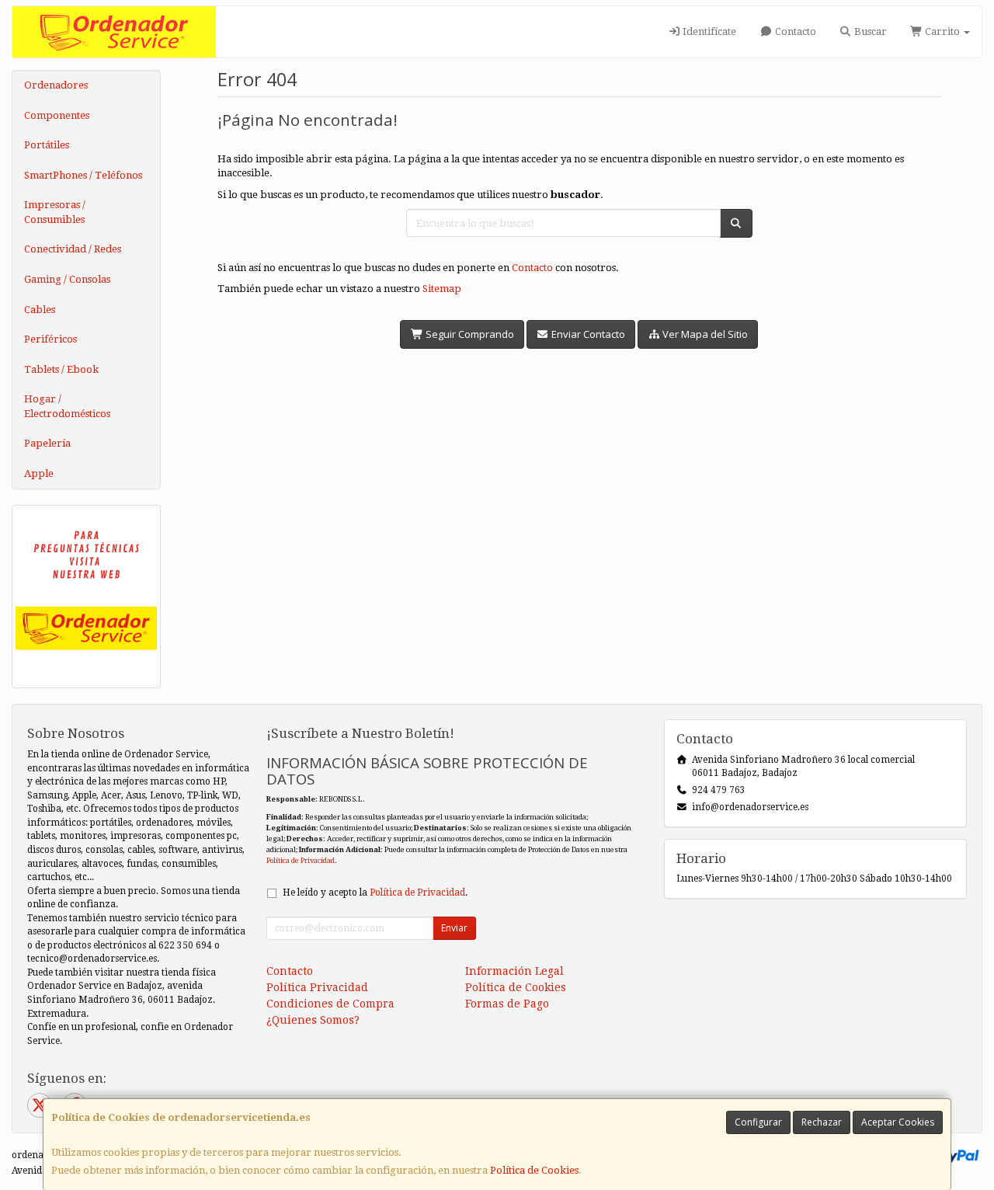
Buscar (869, 31)
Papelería (47, 443)
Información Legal (514, 971)
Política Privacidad (317, 987)
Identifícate (708, 31)
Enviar (454, 927)
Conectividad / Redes (72, 249)
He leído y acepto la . (375, 892)
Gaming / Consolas (67, 279)
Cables (39, 309)
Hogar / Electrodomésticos (67, 406)
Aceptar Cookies (897, 1122)
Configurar (758, 1122)
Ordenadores (56, 85)
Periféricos (50, 339)
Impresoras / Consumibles (54, 212)
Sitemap (441, 288)
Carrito (942, 31)
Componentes (56, 115)
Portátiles (46, 145)
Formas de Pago (507, 1003)
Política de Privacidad (300, 860)
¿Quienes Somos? (313, 1020)
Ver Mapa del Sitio (704, 334)
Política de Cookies (534, 1170)
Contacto (794, 31)
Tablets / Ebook (61, 369)
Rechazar (821, 1122)
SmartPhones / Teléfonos (83, 175)
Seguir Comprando (468, 334)
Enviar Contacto (587, 334)
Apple (39, 473)
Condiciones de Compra (330, 1003)
